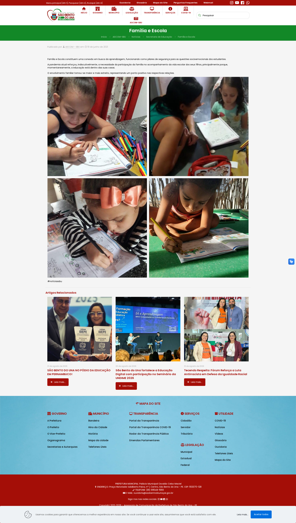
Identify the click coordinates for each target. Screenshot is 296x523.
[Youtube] (237, 2)
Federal (185, 465)
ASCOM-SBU (119, 36)
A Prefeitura (54, 420)
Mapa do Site (223, 460)
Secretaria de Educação (159, 36)
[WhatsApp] (248, 2)
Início (104, 36)
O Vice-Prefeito (56, 433)
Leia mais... (242, 514)
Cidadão (186, 420)
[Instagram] (232, 2)
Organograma (56, 440)
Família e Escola (186, 36)
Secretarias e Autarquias (62, 446)
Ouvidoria (221, 446)
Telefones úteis (97, 446)
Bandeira (93, 420)
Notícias (136, 36)
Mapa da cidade (98, 440)
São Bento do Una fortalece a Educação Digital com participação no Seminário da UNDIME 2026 (146, 374)
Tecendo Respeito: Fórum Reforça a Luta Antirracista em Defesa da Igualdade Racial (215, 372)
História (93, 433)
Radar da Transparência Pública (149, 433)
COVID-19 (220, 420)
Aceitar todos (261, 514)
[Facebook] (242, 2)
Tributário (187, 433)
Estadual (186, 458)
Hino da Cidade (97, 427)
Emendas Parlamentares (144, 440)
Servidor (186, 427)
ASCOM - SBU (72, 46)
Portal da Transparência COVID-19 (150, 427)
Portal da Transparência (144, 420)
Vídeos (219, 433)
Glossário (220, 440)
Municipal (186, 452)
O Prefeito (53, 427)
